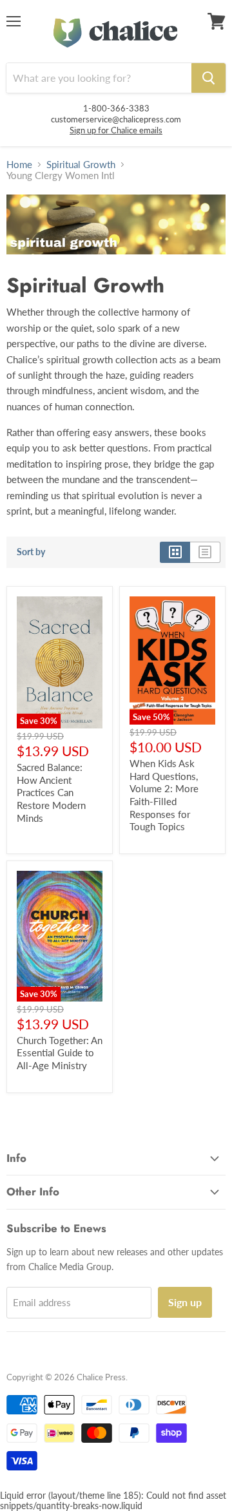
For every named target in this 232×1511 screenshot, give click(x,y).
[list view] (205, 552)
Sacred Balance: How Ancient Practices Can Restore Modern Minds (51, 792)
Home (19, 164)
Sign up (185, 1302)
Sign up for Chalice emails (116, 130)
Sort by (31, 552)
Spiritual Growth (80, 164)
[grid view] (175, 552)
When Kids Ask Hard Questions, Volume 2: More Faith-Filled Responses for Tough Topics (164, 794)
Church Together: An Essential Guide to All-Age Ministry (59, 1052)
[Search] (208, 78)
